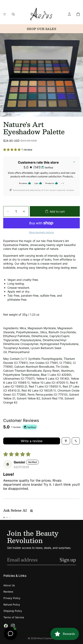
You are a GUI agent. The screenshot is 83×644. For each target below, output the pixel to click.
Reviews (8, 591)
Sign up (68, 560)
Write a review (32, 441)
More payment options (41, 232)
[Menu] (4, 14)
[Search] (13, 14)
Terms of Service (13, 617)
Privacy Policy (11, 598)
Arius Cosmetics (46, 638)
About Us (9, 585)
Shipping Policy (12, 610)
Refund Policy (11, 604)
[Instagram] (12, 625)
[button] (12, 149)
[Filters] (66, 440)
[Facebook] (5, 625)
